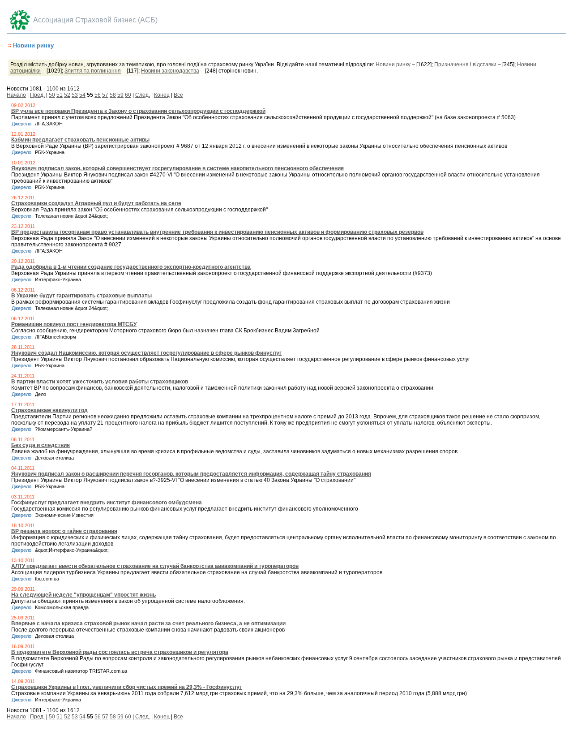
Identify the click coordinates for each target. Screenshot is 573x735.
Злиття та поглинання (92, 71)
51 (59, 95)
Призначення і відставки (465, 64)
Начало (16, 95)
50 (52, 95)
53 (75, 95)
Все (178, 95)
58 (113, 95)
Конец (162, 95)
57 (105, 95)
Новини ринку (393, 64)
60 (128, 95)
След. (142, 95)
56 (97, 95)
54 (82, 95)
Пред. (37, 95)
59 (120, 95)
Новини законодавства (170, 71)
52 (67, 95)
